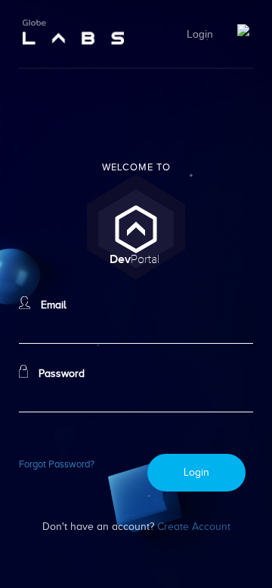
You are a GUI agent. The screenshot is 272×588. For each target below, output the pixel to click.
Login (200, 34)
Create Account (193, 526)
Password (60, 373)
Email (52, 305)
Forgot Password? (56, 464)
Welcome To (136, 167)
